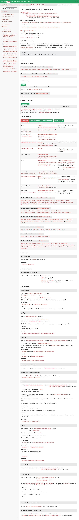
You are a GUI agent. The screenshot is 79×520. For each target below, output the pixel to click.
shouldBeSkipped (56, 212)
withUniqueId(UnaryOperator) (10, 41)
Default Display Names (8, 14)
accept (23, 243)
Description (4, 11)
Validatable (34, 22)
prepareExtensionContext (45, 186)
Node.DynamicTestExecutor (28, 69)
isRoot (23, 247)
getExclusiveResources (43, 210)
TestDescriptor (66, 22)
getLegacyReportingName (43, 212)
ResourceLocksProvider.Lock (47, 139)
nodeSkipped (46, 204)
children (23, 96)
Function (41, 136)
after (22, 236)
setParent (68, 221)
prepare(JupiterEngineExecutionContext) (11, 46)
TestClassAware (26, 22)
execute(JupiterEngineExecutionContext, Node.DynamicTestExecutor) (11, 54)
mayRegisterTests (36, 247)
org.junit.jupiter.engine (6, 4)
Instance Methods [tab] (35, 120)
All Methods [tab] (24, 120)
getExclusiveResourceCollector (45, 200)
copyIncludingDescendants (28, 210)
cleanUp (40, 125)
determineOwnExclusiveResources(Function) (11, 71)
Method (23, 111)
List (41, 111)
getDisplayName (54, 219)
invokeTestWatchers (35, 204)
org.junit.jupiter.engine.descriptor (21, 4)
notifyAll (48, 229)
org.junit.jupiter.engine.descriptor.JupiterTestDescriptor (39, 15)
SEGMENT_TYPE (7, 29)
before (32, 236)
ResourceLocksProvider (45, 137)
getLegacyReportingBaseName (29, 202)
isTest (28, 247)
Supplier (35, 111)
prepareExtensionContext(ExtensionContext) (11, 49)
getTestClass (69, 202)
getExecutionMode (56, 210)
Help (37, 1)
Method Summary (6, 24)
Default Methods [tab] (58, 120)
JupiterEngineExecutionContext (51, 22)
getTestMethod (25, 204)
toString (23, 223)
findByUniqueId (36, 219)
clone (22, 229)
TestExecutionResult (44, 165)
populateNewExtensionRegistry (46, 172)
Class (49, 109)
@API (21, 30)
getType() (5, 44)
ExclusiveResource (27, 131)
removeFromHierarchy (58, 221)
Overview (3, 1)
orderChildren (39, 221)
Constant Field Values (28, 264)
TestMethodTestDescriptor (38, 4)
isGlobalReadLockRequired (42, 236)
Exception (36, 430)
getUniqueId (24, 221)
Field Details (4, 26)
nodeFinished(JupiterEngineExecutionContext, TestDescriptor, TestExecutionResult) (11, 65)
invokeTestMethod (43, 154)
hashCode (31, 221)
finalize (28, 229)
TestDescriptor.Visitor (41, 76)
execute (40, 142)
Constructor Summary (7, 21)
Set (54, 137)
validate (53, 204)
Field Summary (5, 19)
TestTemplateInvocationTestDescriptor (49, 27)
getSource (69, 219)
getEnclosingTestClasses (28, 200)
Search (33, 1)
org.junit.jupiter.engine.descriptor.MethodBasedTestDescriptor (43, 16)
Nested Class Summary (7, 16)
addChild (23, 219)
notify (42, 229)
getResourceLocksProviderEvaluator (48, 202)
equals (29, 219)
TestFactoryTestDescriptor (29, 27)
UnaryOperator (50, 190)
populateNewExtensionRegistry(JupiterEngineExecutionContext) (11, 51)
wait (54, 229)
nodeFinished (41, 160)
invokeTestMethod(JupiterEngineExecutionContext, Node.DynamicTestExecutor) (11, 60)
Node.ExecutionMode (42, 69)
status (26, 30)
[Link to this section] (34, 41)
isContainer (70, 245)
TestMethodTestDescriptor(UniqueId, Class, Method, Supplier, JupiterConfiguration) (11, 35)
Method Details (5, 39)
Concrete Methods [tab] (47, 120)
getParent (62, 219)
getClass (35, 229)
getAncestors (45, 243)
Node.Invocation (54, 69)
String (31, 89)
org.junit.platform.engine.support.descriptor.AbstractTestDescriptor (40, 13)
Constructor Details (6, 31)
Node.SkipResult (66, 69)
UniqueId (38, 109)
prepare (40, 176)
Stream (28, 130)
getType (40, 148)
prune (52, 247)
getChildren (45, 219)
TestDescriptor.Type (27, 76)
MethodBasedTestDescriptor (33, 35)
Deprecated (23, 1)
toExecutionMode (66, 212)
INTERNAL (31, 30)
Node (41, 22)
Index (28, 1)
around (27, 236)
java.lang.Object (24, 12)
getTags (62, 202)
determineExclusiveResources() (10, 68)
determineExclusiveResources (46, 130)
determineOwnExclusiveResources (47, 134)
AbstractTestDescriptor (42, 93)
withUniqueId (41, 190)
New (18, 1)
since (25, 32)
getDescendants (63, 243)
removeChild (48, 221)
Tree (15, 1)
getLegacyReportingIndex (28, 212)
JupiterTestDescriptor (43, 208)
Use (12, 1)
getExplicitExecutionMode (63, 200)
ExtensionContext (44, 187)
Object (39, 227)
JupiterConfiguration (44, 112)
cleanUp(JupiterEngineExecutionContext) (11, 57)
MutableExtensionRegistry (28, 173)
